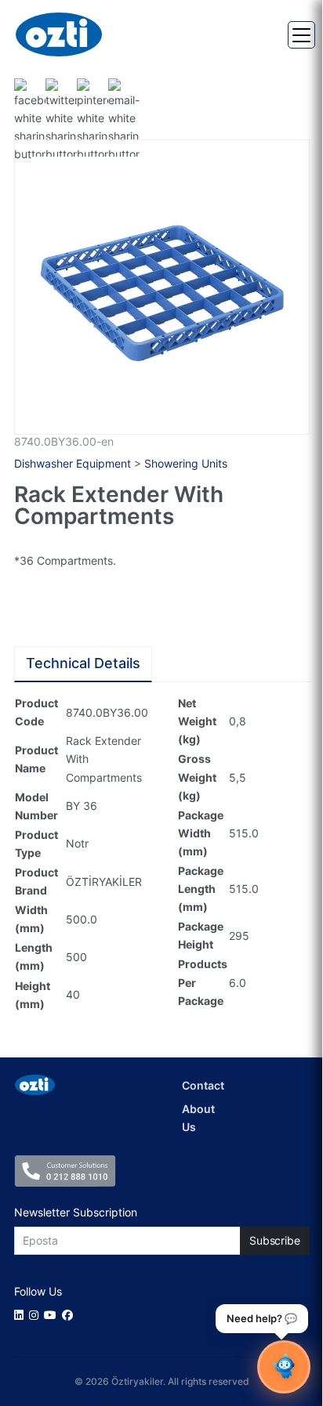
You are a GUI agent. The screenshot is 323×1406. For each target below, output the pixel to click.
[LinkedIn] (21, 1314)
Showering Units (185, 463)
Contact (203, 1085)
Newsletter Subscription (75, 1212)
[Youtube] (53, 1314)
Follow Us (38, 1291)
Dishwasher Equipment (72, 463)
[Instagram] (36, 1314)
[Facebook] (70, 1314)
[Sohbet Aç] (283, 1366)
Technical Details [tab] (83, 663)
